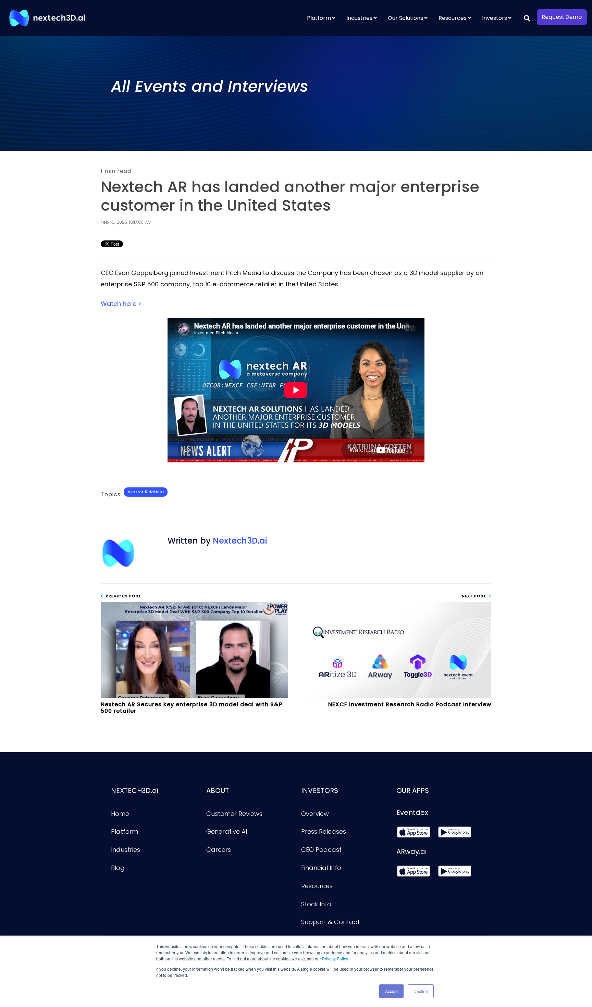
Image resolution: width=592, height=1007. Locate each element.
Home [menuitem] (120, 813)
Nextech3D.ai (240, 540)
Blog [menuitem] (118, 867)
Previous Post (122, 596)
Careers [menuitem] (218, 849)
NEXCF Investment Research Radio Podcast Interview (409, 704)
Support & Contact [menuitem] (330, 922)
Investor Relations (145, 492)
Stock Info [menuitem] (316, 904)
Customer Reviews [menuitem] (234, 813)
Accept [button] (391, 991)
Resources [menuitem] (453, 18)
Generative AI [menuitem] (226, 831)
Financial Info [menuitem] (321, 867)
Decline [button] (421, 991)
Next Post (475, 596)
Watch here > (121, 303)
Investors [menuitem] (494, 18)
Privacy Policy (335, 958)
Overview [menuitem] (315, 813)
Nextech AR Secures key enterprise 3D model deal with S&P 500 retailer (191, 707)
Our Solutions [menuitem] (405, 18)
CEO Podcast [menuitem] (321, 849)
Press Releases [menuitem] (323, 831)
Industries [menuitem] (359, 18)
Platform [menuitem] (319, 18)
